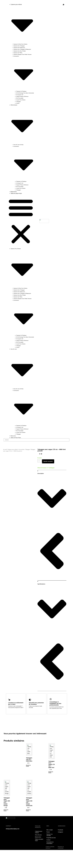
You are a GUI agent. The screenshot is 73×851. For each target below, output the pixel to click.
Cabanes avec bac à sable (19, 51)
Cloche (17, 103)
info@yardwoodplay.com (12, 828)
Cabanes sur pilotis (17, 52)
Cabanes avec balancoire (19, 47)
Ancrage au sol (19, 94)
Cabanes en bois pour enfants (20, 44)
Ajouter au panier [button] (28, 766)
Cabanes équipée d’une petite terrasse (22, 54)
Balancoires (14, 191)
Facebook (60, 829)
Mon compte (49, 829)
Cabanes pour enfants (12, 449)
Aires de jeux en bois (18, 144)
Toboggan (18, 101)
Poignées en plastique (21, 91)
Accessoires (21, 449)
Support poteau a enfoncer (22, 96)
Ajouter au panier (48, 461)
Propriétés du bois (51, 837)
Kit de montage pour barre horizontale (25, 93)
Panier (48, 832)
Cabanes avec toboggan (19, 45)
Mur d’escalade (19, 98)
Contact (48, 839)
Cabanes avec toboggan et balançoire (22, 49)
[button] (21, 221)
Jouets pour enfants (20, 99)
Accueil (5, 449)
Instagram (60, 832)
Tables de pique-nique (16, 193)
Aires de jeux (38, 834)
